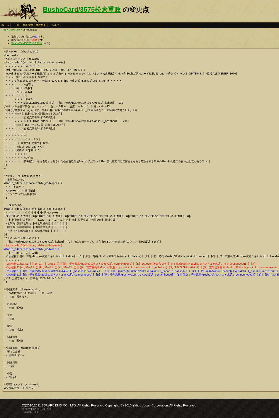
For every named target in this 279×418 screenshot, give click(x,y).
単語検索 (27, 25)
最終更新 (41, 25)
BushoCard (14, 30)
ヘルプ (55, 25)
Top (4, 30)
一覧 (17, 25)
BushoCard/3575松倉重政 (82, 9)
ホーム (5, 25)
